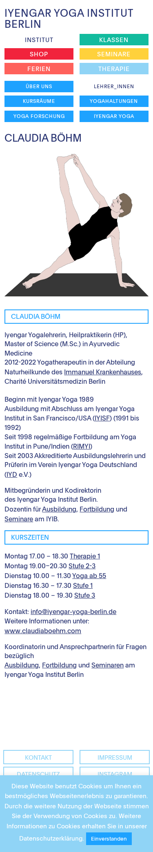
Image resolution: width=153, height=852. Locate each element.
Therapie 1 (85, 556)
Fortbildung (97, 509)
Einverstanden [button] (109, 838)
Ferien (39, 69)
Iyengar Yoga (114, 116)
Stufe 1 (83, 585)
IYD (12, 474)
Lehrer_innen (114, 86)
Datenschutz (38, 774)
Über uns (39, 86)
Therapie (114, 69)
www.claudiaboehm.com (42, 630)
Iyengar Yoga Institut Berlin (68, 18)
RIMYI (81, 446)
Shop (39, 54)
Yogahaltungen (114, 101)
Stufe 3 (84, 595)
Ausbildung (59, 509)
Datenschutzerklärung (50, 838)
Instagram (115, 774)
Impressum (115, 757)
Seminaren (107, 665)
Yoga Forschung (39, 116)
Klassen (114, 40)
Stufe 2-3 (82, 565)
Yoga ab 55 (89, 575)
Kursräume (39, 101)
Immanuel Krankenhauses (102, 371)
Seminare (114, 54)
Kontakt (38, 757)
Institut (39, 40)
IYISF (102, 418)
